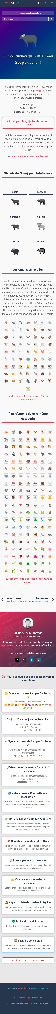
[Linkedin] (31, 660)
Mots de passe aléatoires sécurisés (28, 819)
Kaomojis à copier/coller (28, 719)
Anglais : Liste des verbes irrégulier (28, 902)
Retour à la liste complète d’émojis (30, 156)
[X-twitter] (17, 660)
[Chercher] (25, 19)
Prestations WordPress (35, 653)
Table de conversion (28, 940)
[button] (52, 3)
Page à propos (16, 653)
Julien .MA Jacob (28, 633)
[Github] (24, 660)
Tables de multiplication (28, 921)
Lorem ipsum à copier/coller (28, 860)
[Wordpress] (39, 660)
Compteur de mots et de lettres (28, 841)
